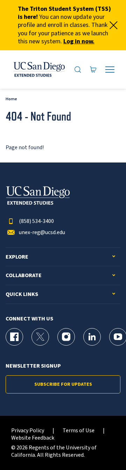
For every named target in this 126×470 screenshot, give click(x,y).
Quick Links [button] (22, 294)
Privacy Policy (27, 430)
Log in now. (78, 41)
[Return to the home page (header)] (38, 69)
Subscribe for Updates (63, 384)
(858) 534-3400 (36, 221)
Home (11, 99)
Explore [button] (17, 257)
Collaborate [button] (24, 275)
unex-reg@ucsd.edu (42, 232)
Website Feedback (32, 438)
